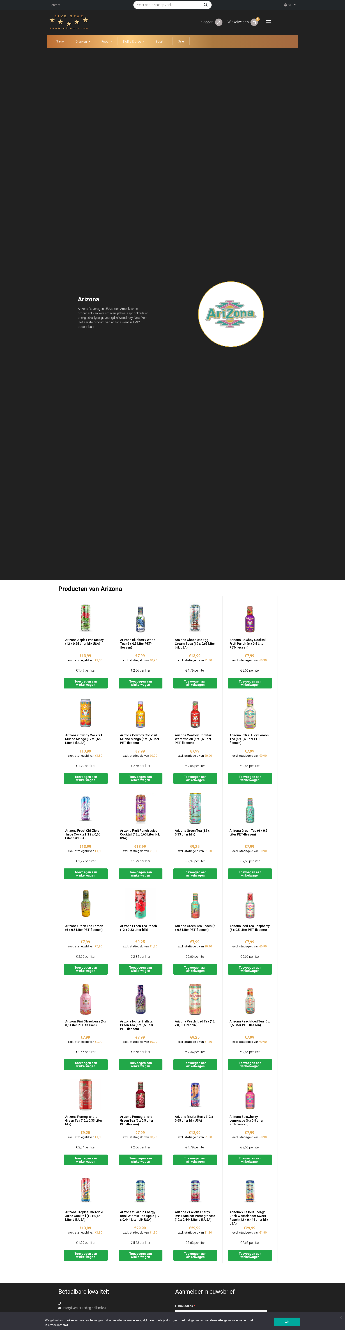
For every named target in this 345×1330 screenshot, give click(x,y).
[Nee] (340, 1317)
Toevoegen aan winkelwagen (85, 683)
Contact (54, 5)
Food (105, 41)
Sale (181, 41)
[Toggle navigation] (268, 22)
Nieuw (60, 41)
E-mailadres (185, 1306)
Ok (287, 1322)
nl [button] (289, 5)
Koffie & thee (132, 41)
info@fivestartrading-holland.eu (84, 1308)
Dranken (81, 41)
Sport (159, 41)
